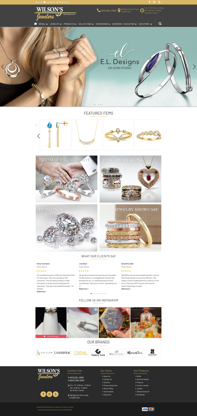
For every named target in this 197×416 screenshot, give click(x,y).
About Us (38, 2)
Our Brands (102, 24)
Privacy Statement (110, 385)
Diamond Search (143, 379)
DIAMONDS (117, 24)
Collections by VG (143, 392)
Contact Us (51, 2)
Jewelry (54, 24)
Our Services (64, 2)
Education (128, 24)
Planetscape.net (58, 410)
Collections (84, 24)
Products (69, 24)
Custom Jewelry (143, 385)
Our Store (144, 24)
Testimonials (108, 392)
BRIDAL (42, 24)
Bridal (139, 376)
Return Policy (108, 388)
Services (107, 382)
